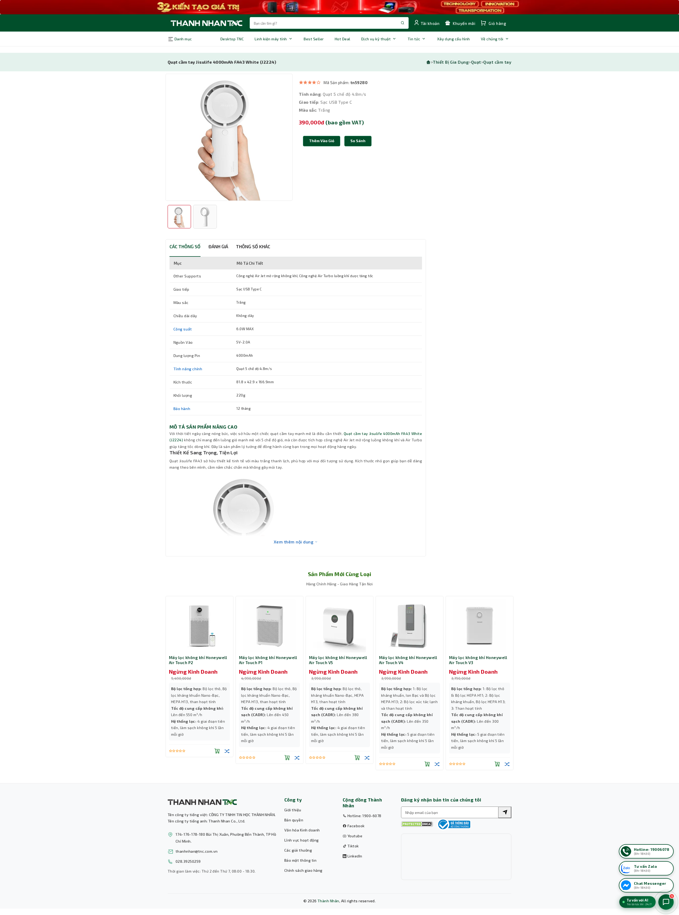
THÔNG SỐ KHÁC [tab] (253, 246)
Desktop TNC (232, 39)
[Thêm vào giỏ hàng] (217, 751)
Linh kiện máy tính (271, 39)
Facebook (355, 826)
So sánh (357, 140)
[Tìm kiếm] (504, 812)
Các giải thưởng (298, 850)
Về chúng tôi (492, 39)
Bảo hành (181, 408)
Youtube (354, 836)
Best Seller (314, 39)
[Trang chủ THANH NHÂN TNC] (206, 23)
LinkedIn (354, 856)
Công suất (182, 329)
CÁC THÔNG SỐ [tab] (185, 246)
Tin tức (414, 39)
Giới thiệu (292, 810)
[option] (229, 137)
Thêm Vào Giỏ (321, 140)
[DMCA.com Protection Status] (417, 824)
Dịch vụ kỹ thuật (376, 39)
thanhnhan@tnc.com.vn (197, 851)
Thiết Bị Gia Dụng (451, 61)
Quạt (476, 61)
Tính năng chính (187, 369)
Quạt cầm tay (497, 61)
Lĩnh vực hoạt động (301, 840)
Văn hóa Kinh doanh (302, 830)
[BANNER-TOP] (339, 7)
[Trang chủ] (428, 61)
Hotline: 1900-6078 (363, 815)
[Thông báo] (453, 824)
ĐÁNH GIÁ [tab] (218, 246)
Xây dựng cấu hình (453, 39)
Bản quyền (293, 820)
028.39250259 (188, 861)
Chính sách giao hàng (303, 870)
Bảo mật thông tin (300, 860)
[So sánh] (227, 751)
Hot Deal (342, 39)
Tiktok (352, 846)
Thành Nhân (328, 901)
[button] (358, 141)
